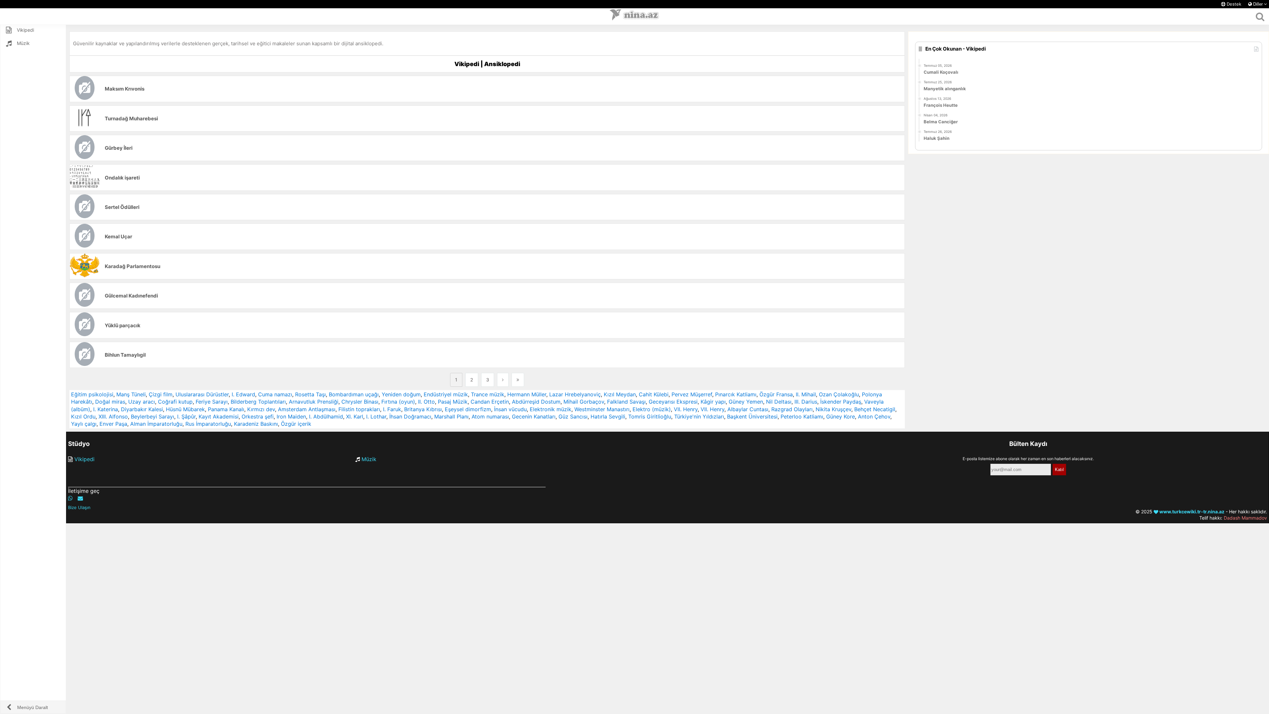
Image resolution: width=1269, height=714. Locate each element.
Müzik (369, 459)
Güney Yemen (746, 401)
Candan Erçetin (490, 401)
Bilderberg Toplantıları (258, 401)
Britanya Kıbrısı (423, 409)
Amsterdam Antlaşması (306, 409)
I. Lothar (376, 416)
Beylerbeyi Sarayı (152, 416)
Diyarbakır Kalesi (142, 409)
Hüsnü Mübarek (185, 409)
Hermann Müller (526, 394)
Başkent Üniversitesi (752, 416)
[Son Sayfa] (518, 380)
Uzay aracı (141, 401)
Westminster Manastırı (602, 409)
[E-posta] (80, 498)
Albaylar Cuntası (747, 409)
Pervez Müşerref (692, 394)
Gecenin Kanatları (534, 416)
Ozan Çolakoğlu (839, 394)
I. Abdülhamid (326, 416)
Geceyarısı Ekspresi (673, 401)
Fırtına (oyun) (398, 401)
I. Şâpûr (186, 416)
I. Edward (243, 394)
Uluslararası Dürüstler (202, 394)
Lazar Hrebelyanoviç (575, 394)
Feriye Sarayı (212, 401)
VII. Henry (686, 409)
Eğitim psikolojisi (92, 394)
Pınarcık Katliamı (735, 394)
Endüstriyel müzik (446, 394)
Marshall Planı (451, 416)
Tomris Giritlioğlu (649, 416)
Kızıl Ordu (83, 416)
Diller (1258, 4)
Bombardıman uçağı (354, 394)
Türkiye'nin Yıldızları (699, 416)
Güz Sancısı (573, 416)
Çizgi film (161, 394)
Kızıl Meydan (620, 394)
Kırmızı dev (261, 409)
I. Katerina (105, 409)
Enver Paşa (113, 423)
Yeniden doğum (401, 394)
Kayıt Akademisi (219, 416)
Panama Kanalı (226, 409)
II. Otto (426, 401)
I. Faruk (392, 409)
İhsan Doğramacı (410, 416)
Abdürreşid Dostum (536, 401)
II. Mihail (806, 394)
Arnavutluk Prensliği (313, 401)
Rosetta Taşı (310, 394)
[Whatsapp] (70, 498)
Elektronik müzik (550, 409)
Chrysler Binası (359, 401)
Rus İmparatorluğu (208, 423)
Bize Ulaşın (79, 507)
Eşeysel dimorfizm (468, 409)
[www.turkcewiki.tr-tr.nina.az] (634, 16)
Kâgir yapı (713, 401)
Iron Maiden (291, 416)
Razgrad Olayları (792, 409)
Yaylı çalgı (83, 423)
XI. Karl (354, 416)
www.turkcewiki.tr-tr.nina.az (1191, 511)
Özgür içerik (296, 423)
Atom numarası (490, 416)
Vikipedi (84, 459)
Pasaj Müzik (453, 401)
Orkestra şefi (258, 416)
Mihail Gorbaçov (583, 401)
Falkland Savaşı (626, 401)
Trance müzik (487, 394)
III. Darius (805, 401)
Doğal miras (110, 401)
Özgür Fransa (776, 394)
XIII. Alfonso (113, 416)
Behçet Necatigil (874, 409)
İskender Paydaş (840, 401)
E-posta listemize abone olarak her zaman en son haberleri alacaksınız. (1028, 458)
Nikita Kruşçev (833, 409)
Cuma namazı (275, 394)
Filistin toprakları (359, 409)
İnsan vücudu (510, 409)
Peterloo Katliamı (802, 416)
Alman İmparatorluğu (156, 423)
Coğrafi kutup (175, 401)
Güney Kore (840, 416)
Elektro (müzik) (652, 409)
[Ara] (1259, 16)
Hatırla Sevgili (608, 416)
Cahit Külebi (654, 394)
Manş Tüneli (131, 394)
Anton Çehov (874, 416)
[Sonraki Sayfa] (503, 380)
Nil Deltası (778, 401)
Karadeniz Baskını (256, 423)
